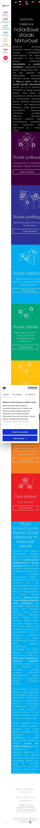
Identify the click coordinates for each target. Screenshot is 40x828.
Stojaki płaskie (25, 338)
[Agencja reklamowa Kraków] (30, 822)
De (22, 4)
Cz (29, 4)
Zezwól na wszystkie (20, 432)
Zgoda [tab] (6, 394)
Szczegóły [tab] (17, 394)
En (28, 1)
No (35, 1)
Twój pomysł (25, 507)
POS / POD (26, 451)
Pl (22, 1)
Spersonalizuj (18, 438)
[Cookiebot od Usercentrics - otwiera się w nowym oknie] (28, 388)
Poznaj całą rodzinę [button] (25, 359)
